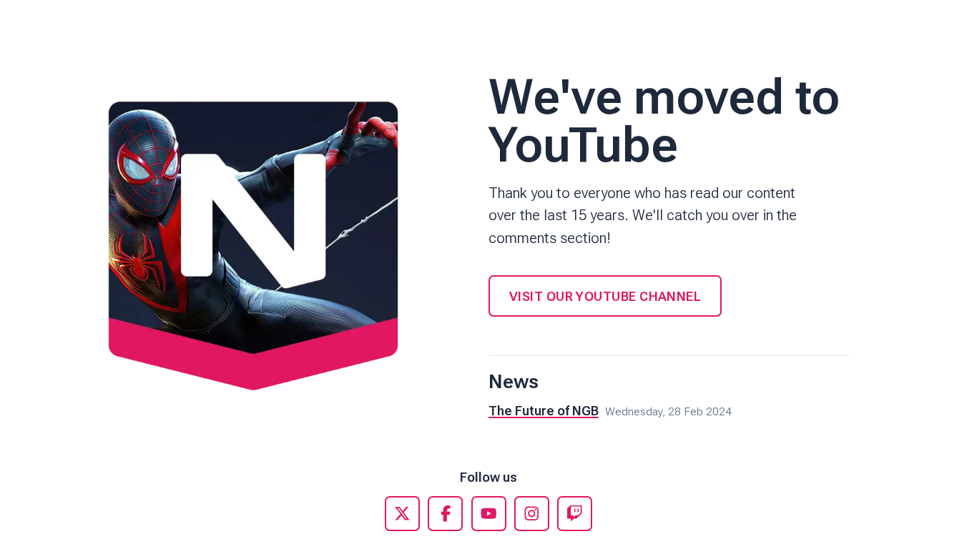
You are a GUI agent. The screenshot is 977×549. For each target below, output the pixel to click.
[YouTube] (488, 513)
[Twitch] (574, 513)
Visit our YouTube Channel (605, 296)
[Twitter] (402, 513)
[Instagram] (531, 513)
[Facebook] (445, 513)
